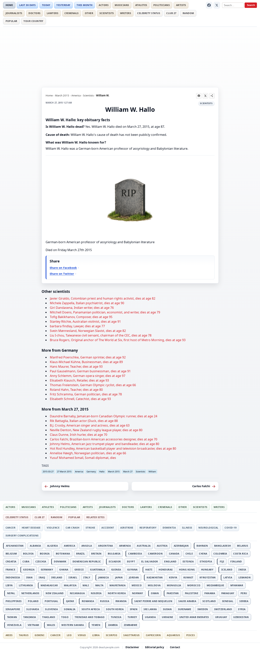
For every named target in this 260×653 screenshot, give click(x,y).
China (203, 553)
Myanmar (236, 585)
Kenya (173, 577)
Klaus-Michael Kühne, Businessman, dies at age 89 (86, 362)
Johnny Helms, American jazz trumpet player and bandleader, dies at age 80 (104, 444)
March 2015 (62, 95)
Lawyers (52, 13)
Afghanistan (15, 545)
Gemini (39, 635)
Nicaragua (77, 593)
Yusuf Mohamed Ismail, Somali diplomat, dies (83, 458)
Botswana (63, 553)
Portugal (51, 601)
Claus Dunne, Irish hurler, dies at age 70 (78, 435)
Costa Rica (240, 553)
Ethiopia (206, 561)
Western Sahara (72, 625)
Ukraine (167, 617)
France (10, 569)
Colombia (220, 553)
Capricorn (153, 635)
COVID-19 (231, 527)
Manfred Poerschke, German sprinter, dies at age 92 (88, 357)
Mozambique (215, 585)
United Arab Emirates (194, 617)
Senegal (227, 601)
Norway (137, 593)
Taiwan (12, 617)
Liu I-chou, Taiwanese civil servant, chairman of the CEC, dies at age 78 (100, 335)
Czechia (40, 561)
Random (188, 13)
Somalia (69, 609)
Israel (73, 577)
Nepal (11, 593)
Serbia (243, 601)
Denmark (60, 561)
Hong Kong (187, 569)
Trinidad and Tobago (90, 617)
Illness (187, 527)
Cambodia (135, 553)
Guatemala (97, 569)
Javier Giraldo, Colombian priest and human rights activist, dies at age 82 (102, 298)
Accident (107, 527)
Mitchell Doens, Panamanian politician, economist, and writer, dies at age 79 (105, 312)
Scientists (106, 13)
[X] (217, 5)
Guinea (116, 569)
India (242, 569)
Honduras (166, 569)
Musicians (122, 5)
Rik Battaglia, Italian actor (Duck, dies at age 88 (84, 421)
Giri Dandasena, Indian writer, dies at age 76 (82, 308)
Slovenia (51, 609)
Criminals (71, 13)
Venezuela (14, 625)
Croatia (11, 561)
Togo (65, 617)
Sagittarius (131, 635)
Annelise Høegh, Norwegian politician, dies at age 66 (88, 453)
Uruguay (221, 617)
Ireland (56, 577)
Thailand (48, 617)
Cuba (26, 561)
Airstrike (126, 527)
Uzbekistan (241, 617)
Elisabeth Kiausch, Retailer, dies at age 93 (79, 380)
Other (89, 13)
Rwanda (121, 601)
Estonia (188, 561)
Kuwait (188, 577)
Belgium (11, 553)
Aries (9, 635)
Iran (29, 577)
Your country (33, 21)
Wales (51, 625)
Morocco (193, 585)
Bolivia (28, 553)
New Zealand (55, 593)
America (76, 95)
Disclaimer (132, 647)
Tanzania (29, 617)
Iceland (226, 569)
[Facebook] (209, 5)
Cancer (11, 527)
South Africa (91, 609)
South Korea (115, 609)
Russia (104, 601)
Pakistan (173, 593)
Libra (95, 635)
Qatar (70, 601)
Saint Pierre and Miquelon (153, 601)
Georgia (28, 569)
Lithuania (26, 585)
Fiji (222, 561)
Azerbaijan (181, 545)
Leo (69, 635)
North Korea (117, 593)
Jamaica (103, 577)
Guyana (132, 569)
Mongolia (174, 585)
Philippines (14, 601)
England (170, 561)
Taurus (23, 635)
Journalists (14, 13)
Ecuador (115, 561)
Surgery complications (22, 535)
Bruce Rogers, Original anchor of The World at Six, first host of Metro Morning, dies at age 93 (118, 340)
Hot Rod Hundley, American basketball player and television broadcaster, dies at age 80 (113, 448)
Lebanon (244, 577)
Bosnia (45, 553)
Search (251, 5)
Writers (125, 13)
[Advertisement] (130, 56)
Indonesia (13, 577)
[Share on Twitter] (205, 96)
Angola (86, 545)
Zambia (113, 625)
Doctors (34, 13)
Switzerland (223, 609)
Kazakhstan (155, 577)
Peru (244, 593)
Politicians (161, 5)
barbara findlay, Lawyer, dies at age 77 (77, 326)
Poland (33, 601)
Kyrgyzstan (208, 577)
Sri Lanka (150, 609)
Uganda (150, 617)
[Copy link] (212, 96)
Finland (236, 561)
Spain (133, 609)
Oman (155, 593)
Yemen (96, 625)
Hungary (207, 569)
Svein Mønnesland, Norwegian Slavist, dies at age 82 (88, 331)
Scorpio (111, 635)
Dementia (169, 527)
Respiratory (148, 527)
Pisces (190, 635)
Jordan (134, 577)
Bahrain (202, 545)
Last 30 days (27, 5)
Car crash (72, 527)
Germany (91, 471)
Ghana (63, 569)
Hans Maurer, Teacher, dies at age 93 (76, 366)
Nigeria (96, 593)
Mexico (137, 585)
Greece (79, 569)
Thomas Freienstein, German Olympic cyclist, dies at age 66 (93, 385)
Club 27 (171, 13)
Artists (181, 5)
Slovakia (32, 609)
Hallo (102, 471)
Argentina (105, 545)
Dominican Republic (87, 561)
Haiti (148, 569)
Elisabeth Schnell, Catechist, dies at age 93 (80, 399)
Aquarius (173, 635)
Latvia (227, 577)
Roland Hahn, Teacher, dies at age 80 (76, 389)
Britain (96, 553)
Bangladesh (222, 545)
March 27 (127, 471)
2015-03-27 (48, 471)
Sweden (202, 609)
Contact (175, 647)
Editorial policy (154, 647)
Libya (9, 585)
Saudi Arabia (187, 601)
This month (85, 5)
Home (9, 5)
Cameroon (155, 553)
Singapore (13, 609)
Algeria (52, 545)
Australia (143, 545)
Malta (99, 585)
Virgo (82, 635)
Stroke (90, 527)
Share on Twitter (62, 274)
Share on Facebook (63, 268)
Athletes (141, 5)
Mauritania (117, 585)
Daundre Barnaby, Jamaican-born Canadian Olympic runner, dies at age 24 (103, 416)
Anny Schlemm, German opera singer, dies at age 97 (87, 376)
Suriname (184, 609)
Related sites (95, 517)
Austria (162, 545)
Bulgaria (114, 553)
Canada (174, 553)
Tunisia (116, 617)
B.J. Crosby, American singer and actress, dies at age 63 (90, 425)
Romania (88, 601)
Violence (53, 527)
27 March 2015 (64, 471)
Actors (104, 5)
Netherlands (30, 593)
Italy (86, 577)
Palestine (191, 593)
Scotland (209, 601)
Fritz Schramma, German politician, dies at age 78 (86, 394)
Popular (11, 21)
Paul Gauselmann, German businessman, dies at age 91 (90, 371)
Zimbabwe (130, 625)
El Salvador (149, 561)
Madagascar (49, 585)
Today (46, 5)
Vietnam (33, 625)
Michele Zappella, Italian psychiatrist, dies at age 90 (87, 303)
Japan (119, 577)
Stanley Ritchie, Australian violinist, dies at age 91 (85, 321)
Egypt (131, 561)
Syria (241, 609)
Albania (35, 545)
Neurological (208, 527)
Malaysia (70, 585)
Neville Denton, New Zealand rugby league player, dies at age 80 (96, 430)
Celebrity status (148, 13)
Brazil (80, 553)
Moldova (154, 585)
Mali (86, 585)
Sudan (167, 609)
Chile (189, 553)
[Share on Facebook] (198, 96)
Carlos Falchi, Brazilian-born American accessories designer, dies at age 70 (103, 439)
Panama (209, 593)
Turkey (132, 617)
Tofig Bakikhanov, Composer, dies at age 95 (81, 317)
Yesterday (63, 5)
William (152, 471)
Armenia (125, 545)
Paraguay (227, 593)
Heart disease (31, 527)
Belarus (242, 545)
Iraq (42, 577)
